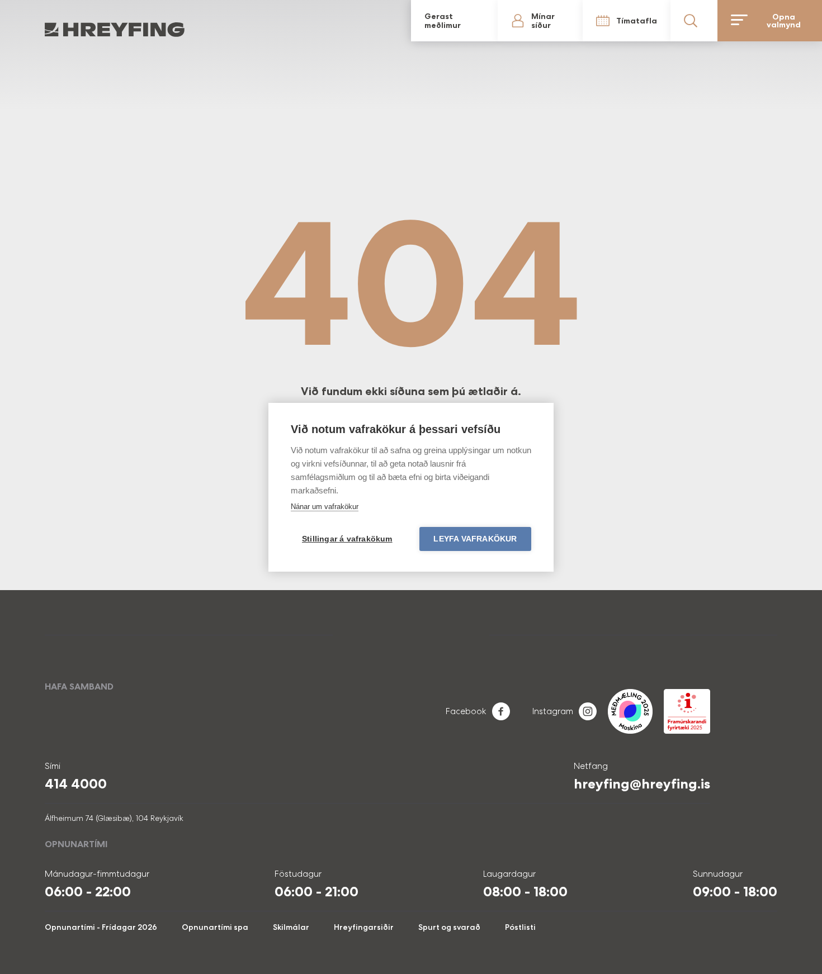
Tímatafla (696, 20)
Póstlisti (520, 927)
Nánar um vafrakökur (324, 506)
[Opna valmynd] (794, 20)
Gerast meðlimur (612, 20)
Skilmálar (291, 927)
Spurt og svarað (449, 927)
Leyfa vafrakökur (475, 539)
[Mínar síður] (649, 20)
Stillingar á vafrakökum (347, 539)
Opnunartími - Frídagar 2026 (101, 927)
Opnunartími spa (215, 927)
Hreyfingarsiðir (364, 927)
